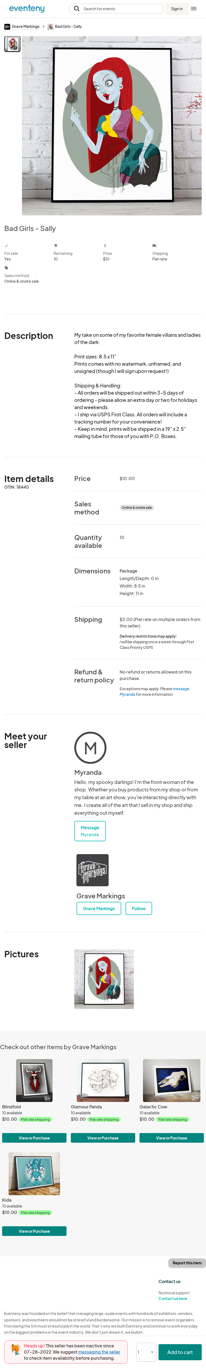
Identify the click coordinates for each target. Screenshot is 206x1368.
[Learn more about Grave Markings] (92, 870)
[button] (116, 9)
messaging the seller (99, 1352)
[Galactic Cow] (171, 1080)
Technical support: (175, 1295)
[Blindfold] (34, 1080)
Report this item (187, 1262)
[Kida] (34, 1173)
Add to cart (180, 1352)
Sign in (177, 8)
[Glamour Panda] (103, 1080)
